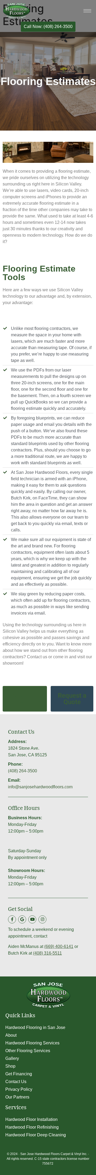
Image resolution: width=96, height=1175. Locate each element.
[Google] (22, 919)
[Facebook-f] (12, 919)
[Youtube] (32, 919)
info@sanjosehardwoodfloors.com (40, 787)
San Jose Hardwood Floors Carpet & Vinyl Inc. (53, 1154)
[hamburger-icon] (87, 10)
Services (15, 1108)
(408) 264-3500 (22, 771)
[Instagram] (42, 919)
